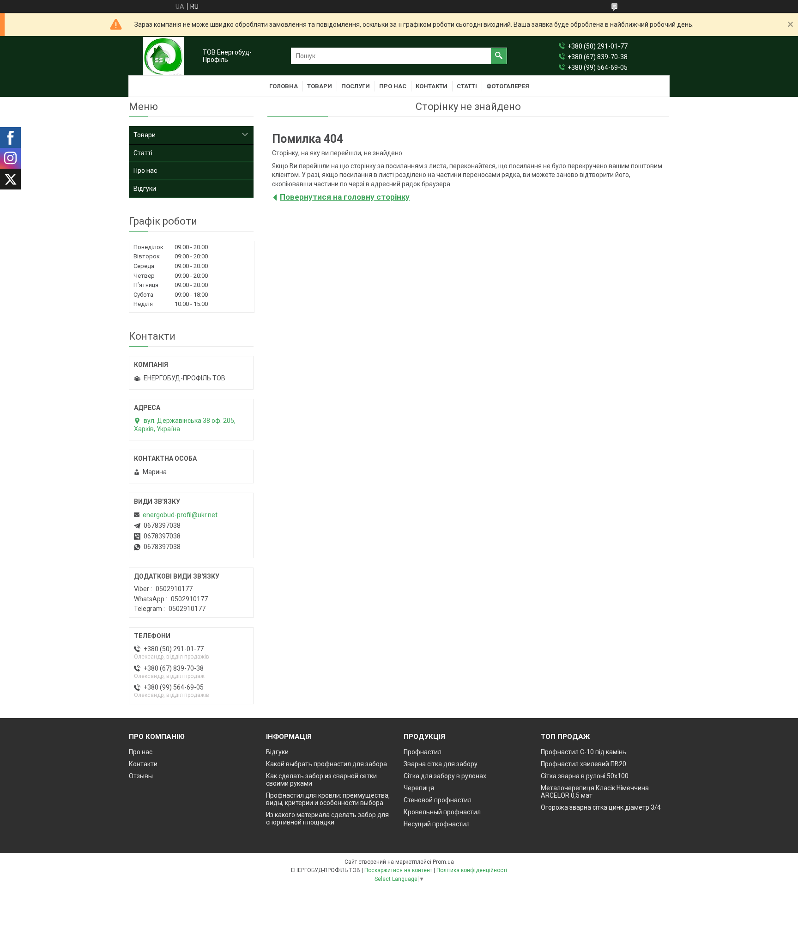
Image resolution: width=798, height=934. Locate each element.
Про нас (392, 86)
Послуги (355, 86)
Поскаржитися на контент (398, 870)
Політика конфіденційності (471, 870)
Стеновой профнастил (438, 800)
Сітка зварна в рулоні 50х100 (585, 776)
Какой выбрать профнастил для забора (326, 764)
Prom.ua (443, 862)
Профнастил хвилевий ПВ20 (583, 764)
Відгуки (144, 188)
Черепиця (419, 788)
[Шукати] (499, 56)
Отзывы (141, 776)
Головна (283, 86)
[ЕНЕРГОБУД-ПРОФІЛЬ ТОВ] (163, 56)
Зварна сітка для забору (441, 764)
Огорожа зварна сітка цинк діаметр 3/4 (601, 807)
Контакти (431, 86)
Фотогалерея (507, 86)
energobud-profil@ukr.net (180, 515)
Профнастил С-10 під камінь (583, 752)
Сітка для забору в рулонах (445, 776)
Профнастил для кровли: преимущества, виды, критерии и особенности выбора (328, 799)
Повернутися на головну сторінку (345, 196)
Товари (319, 86)
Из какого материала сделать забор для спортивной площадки (327, 818)
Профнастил (422, 752)
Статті (467, 86)
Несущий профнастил (437, 824)
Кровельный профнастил (442, 812)
